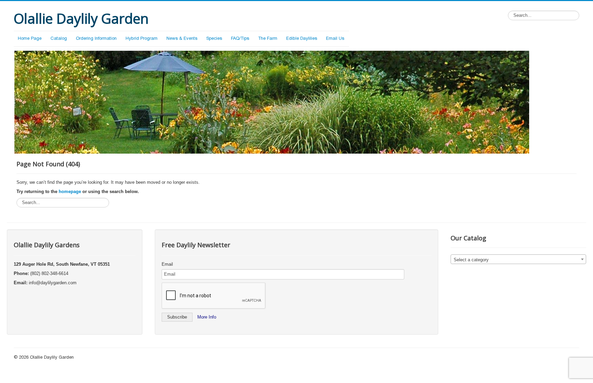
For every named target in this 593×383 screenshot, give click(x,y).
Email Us (335, 39)
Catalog (58, 39)
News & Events (181, 39)
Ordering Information (96, 39)
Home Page (30, 39)
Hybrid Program (142, 39)
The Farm (267, 39)
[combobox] (518, 259)
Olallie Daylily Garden (52, 358)
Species (214, 39)
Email (167, 264)
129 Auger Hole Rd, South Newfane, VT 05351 (62, 264)
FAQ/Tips (240, 39)
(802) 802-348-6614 (49, 273)
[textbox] (518, 259)
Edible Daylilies (301, 39)
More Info (206, 317)
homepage (70, 191)
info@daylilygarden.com (53, 282)
